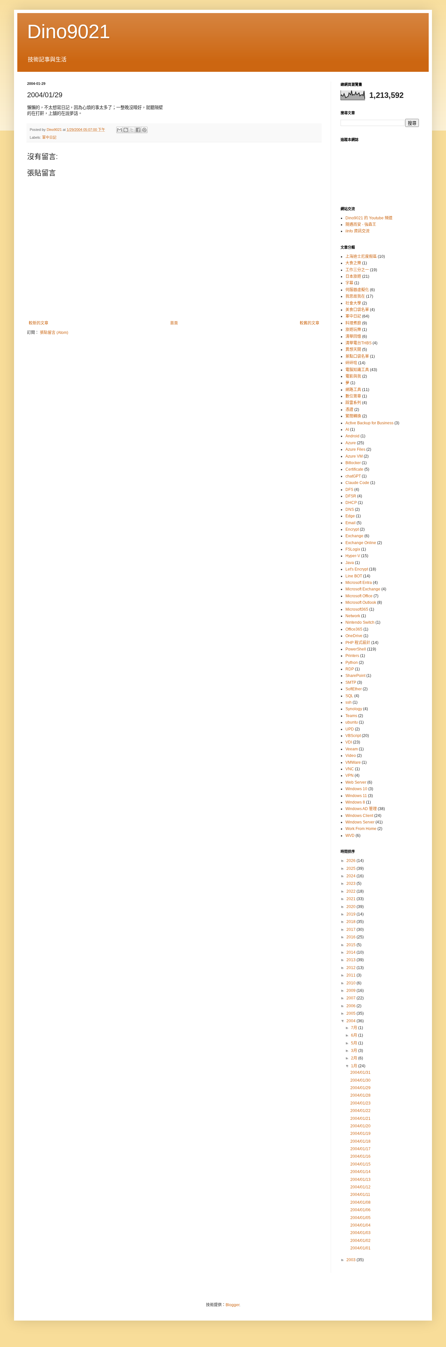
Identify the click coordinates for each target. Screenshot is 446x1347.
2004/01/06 (360, 1210)
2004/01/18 (360, 1141)
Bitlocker (353, 463)
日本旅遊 (353, 276)
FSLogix (352, 549)
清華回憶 (353, 336)
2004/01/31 (360, 1072)
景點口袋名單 (357, 356)
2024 (351, 876)
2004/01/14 (360, 1171)
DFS (349, 489)
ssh (348, 702)
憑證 (349, 409)
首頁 (174, 323)
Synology (353, 709)
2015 (351, 945)
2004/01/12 (360, 1187)
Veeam (351, 749)
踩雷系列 (353, 402)
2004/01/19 (360, 1133)
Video (350, 755)
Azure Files (355, 449)
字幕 (349, 283)
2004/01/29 (360, 1088)
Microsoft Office (359, 596)
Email (350, 523)
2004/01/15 (360, 1164)
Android (352, 436)
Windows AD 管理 (361, 809)
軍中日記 (49, 137)
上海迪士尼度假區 (361, 256)
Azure (350, 443)
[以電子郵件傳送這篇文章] (119, 130)
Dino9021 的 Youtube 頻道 (368, 218)
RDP (349, 669)
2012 (351, 967)
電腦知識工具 (357, 370)
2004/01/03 (360, 1232)
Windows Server (359, 822)
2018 (351, 921)
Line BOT (353, 576)
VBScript (353, 735)
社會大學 (353, 303)
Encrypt (352, 529)
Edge (350, 516)
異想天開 (353, 349)
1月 (354, 1066)
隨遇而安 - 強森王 (360, 224)
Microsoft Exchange (362, 589)
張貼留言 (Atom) (54, 332)
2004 (351, 1021)
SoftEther (353, 689)
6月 (354, 1035)
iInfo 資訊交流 (357, 231)
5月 (354, 1043)
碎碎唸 (351, 363)
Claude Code (357, 482)
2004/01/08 (360, 1202)
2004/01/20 (360, 1126)
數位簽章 (353, 396)
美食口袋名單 (357, 309)
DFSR (350, 496)
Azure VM (354, 456)
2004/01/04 (360, 1225)
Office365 (353, 629)
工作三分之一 (357, 270)
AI (347, 429)
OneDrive (353, 636)
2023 (351, 883)
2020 (351, 906)
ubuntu (351, 722)
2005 (351, 1013)
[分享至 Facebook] (138, 130)
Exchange (354, 536)
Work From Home (360, 828)
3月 (354, 1050)
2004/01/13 (360, 1179)
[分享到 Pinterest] (144, 130)
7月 (354, 1028)
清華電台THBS (358, 343)
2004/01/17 (360, 1149)
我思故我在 (355, 296)
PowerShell (355, 649)
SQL (349, 696)
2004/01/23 (360, 1103)
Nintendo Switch (359, 622)
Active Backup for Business (369, 423)
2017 (351, 929)
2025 (351, 868)
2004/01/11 (360, 1194)
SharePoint (355, 675)
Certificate (354, 469)
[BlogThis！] (125, 130)
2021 (351, 899)
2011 (351, 975)
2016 (351, 937)
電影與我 (353, 376)
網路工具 (353, 389)
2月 (354, 1058)
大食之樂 (353, 263)
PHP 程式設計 (357, 642)
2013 (351, 960)
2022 (351, 891)
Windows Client (359, 815)
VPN (349, 775)
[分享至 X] (132, 130)
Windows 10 (356, 789)
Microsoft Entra (358, 582)
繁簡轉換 (353, 416)
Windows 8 (355, 802)
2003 (351, 1260)
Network (352, 616)
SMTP (350, 682)
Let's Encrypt (356, 569)
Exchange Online (360, 542)
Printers (352, 655)
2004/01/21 (360, 1118)
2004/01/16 (360, 1156)
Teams (351, 715)
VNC (349, 769)
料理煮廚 (353, 323)
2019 (351, 914)
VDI (348, 742)
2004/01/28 (360, 1095)
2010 (351, 983)
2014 (351, 952)
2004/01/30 (360, 1080)
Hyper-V (352, 556)
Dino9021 (68, 31)
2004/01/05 (360, 1217)
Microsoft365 (356, 609)
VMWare (353, 762)
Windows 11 (356, 795)
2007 (351, 998)
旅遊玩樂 (353, 329)
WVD (350, 835)
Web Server (355, 782)
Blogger (232, 1305)
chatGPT (353, 476)
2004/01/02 (360, 1240)
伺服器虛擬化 (357, 290)
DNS (349, 509)
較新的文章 (38, 323)
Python (351, 662)
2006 (351, 1006)
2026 (351, 860)
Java (349, 562)
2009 (351, 990)
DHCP (351, 502)
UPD (349, 729)
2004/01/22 (360, 1110)
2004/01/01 (360, 1248)
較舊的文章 (309, 323)
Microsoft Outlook (360, 602)
